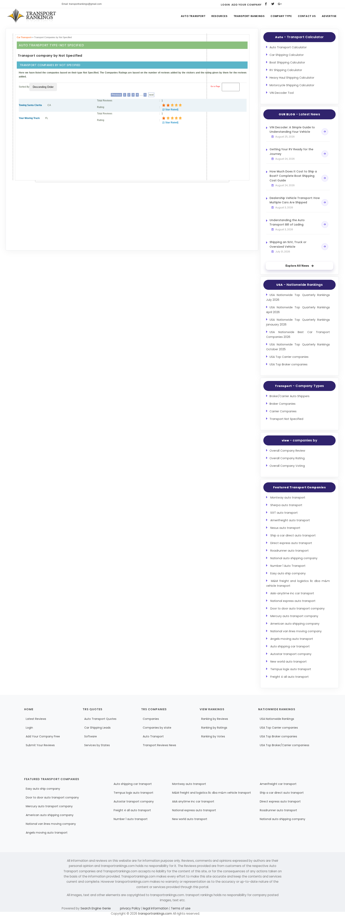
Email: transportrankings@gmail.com (82, 4)
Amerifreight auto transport (290, 520)
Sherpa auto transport (286, 505)
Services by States (97, 745)
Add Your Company (246, 5)
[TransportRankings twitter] (272, 4)
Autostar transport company (290, 654)
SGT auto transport (284, 513)
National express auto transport (292, 601)
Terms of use (180, 908)
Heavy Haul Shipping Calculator (292, 78)
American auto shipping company (294, 624)
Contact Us (307, 16)
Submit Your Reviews (40, 745)
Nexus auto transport (285, 528)
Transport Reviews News (159, 745)
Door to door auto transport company (297, 608)
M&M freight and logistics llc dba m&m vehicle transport (211, 793)
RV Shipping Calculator (286, 70)
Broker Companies (282, 404)
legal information (155, 908)
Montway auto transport (287, 498)
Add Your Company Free (43, 736)
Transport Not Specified (286, 419)
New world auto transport (288, 662)
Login (225, 5)
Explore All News (297, 265)
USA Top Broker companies (288, 364)
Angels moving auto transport (291, 639)
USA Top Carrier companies (289, 357)
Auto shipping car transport (290, 646)
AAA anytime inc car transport (193, 801)
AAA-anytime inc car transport (292, 593)
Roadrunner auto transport (289, 551)
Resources (219, 16)
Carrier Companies (283, 411)
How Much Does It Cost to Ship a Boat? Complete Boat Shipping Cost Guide (293, 175)
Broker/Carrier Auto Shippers (289, 396)
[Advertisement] (133, 151)
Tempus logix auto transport (290, 669)
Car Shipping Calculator (287, 55)
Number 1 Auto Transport (287, 566)
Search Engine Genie (95, 908)
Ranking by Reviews (214, 719)
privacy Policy (130, 908)
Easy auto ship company (288, 573)
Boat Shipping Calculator (287, 62)
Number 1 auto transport (131, 819)
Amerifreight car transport (278, 784)
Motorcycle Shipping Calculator (292, 85)
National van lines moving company (296, 631)
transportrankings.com (155, 913)
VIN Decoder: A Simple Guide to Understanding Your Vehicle (292, 129)
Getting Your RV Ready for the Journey (291, 151)
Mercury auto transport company (294, 616)
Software (90, 736)
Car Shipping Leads (97, 728)
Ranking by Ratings (214, 728)
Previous (116, 94)
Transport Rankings (249, 16)
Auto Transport (193, 16)
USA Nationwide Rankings (277, 719)
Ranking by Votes (213, 736)
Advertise (329, 16)
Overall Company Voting (287, 466)
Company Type (281, 16)
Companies (151, 719)
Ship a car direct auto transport (293, 535)
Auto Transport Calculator (288, 47)
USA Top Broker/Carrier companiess (284, 745)
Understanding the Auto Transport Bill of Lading (287, 222)
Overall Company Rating (287, 458)
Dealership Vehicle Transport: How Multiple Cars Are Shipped (295, 200)
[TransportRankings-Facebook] (265, 4)
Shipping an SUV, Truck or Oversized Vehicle (288, 244)
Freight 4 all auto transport (289, 677)
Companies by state (157, 728)
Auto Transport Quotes (100, 719)
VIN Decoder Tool (282, 93)
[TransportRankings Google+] (279, 4)
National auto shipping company (293, 558)
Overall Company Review (287, 451)
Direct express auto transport (291, 543)
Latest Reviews (36, 719)
